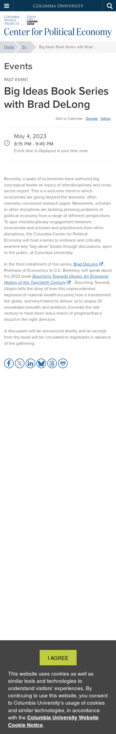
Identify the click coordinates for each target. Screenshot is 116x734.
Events (27, 47)
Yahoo (105, 118)
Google (92, 118)
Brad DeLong (85, 264)
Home (9, 47)
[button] (6, 5)
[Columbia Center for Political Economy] (58, 26)
